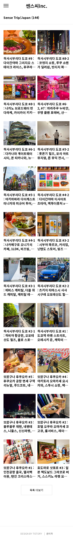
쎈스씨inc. (36, 6)
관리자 (49, 533)
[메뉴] (6, 6)
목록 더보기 (36, 490)
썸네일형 (61, 18)
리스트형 (67, 18)
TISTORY (37, 533)
